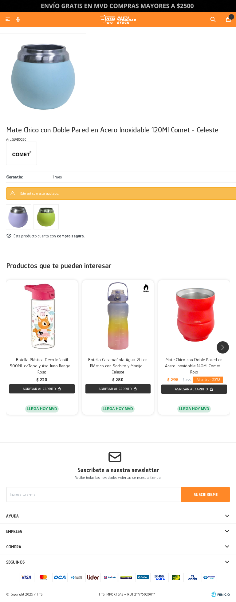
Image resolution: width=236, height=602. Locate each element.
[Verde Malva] (46, 216)
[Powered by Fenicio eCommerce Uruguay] (220, 594)
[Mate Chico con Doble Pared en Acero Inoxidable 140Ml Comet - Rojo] (194, 316)
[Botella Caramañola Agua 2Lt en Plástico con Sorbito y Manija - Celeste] (118, 316)
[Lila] (18, 216)
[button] (213, 19)
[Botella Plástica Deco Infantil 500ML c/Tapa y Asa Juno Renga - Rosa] (42, 316)
